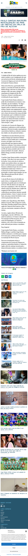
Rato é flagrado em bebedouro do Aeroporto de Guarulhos (14, 494)
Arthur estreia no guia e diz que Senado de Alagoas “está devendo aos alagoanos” (19, 318)
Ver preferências (14, 551)
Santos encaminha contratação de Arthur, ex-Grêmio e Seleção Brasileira (19, 353)
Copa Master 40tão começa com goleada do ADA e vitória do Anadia (13, 472)
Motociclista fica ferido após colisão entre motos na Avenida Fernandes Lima (19, 301)
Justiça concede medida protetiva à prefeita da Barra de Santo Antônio (14, 407)
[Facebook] (1, 506)
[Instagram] (4, 506)
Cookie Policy (9, 554)
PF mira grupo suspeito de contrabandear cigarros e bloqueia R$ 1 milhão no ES (18, 336)
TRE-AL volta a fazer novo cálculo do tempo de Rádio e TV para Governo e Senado (19, 344)
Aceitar (14, 544)
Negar (14, 547)
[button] (26, 531)
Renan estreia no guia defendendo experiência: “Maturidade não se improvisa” (18, 327)
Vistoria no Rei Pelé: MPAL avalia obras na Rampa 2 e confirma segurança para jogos (19, 284)
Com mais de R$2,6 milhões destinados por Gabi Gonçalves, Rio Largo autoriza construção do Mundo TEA (19, 310)
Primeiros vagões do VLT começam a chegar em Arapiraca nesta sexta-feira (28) (19, 362)
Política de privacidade (16, 554)
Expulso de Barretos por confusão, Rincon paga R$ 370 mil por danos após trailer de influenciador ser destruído (13, 451)
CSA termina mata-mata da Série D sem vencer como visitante (12, 428)
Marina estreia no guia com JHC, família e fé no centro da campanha (19, 292)
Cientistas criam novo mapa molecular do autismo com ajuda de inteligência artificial (12, 386)
